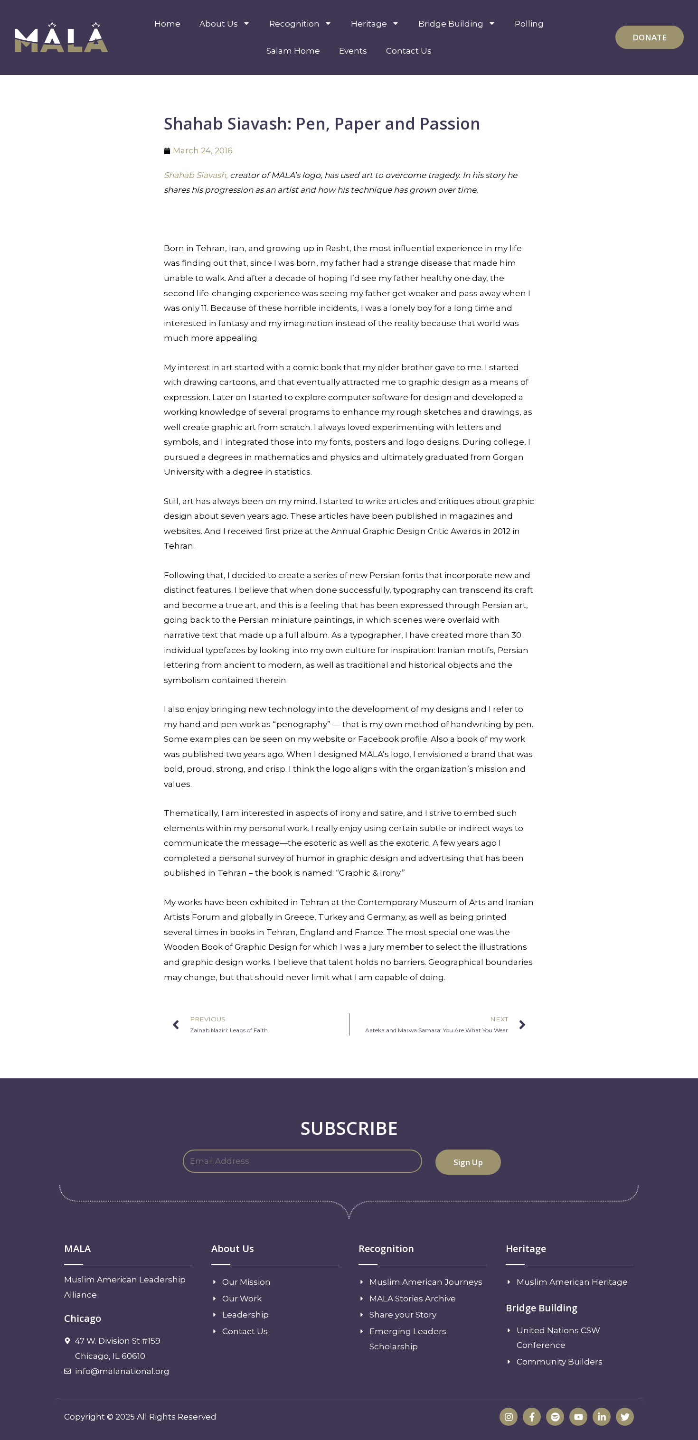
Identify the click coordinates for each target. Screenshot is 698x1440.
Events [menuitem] (353, 51)
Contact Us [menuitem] (409, 51)
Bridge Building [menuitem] (450, 23)
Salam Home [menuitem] (293, 51)
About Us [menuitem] (218, 23)
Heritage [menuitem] (369, 23)
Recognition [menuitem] (294, 23)
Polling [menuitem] (529, 23)
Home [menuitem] (167, 23)
